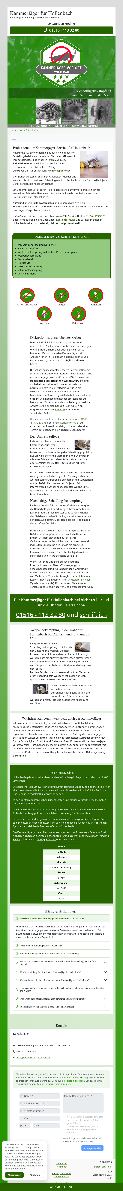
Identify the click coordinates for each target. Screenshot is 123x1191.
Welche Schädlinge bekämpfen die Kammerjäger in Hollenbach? (50, 972)
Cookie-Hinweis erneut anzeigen (53, 1083)
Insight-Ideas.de (102, 1166)
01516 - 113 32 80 (63, 30)
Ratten (60, 800)
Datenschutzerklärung (25, 1162)
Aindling (104, 836)
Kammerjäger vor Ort (19, 130)
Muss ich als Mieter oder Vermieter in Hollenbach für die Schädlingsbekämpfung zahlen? (58, 963)
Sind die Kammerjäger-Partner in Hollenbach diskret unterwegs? (50, 953)
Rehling (17, 839)
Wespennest (61, 170)
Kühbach (93, 836)
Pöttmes (51, 839)
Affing (65, 836)
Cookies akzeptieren (74, 1080)
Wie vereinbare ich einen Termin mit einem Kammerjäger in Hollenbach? (54, 980)
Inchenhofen (53, 836)
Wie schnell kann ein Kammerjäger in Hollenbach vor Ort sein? (52, 918)
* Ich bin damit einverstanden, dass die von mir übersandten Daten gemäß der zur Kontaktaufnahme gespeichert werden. (85, 1124)
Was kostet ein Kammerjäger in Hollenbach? (41, 945)
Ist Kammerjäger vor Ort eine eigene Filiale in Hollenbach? (47, 1006)
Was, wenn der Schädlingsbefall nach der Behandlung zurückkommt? (53, 998)
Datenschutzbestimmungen (81, 1126)
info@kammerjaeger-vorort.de (33, 1057)
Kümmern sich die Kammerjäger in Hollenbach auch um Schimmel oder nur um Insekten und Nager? (62, 989)
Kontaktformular (65, 219)
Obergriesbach (78, 836)
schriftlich (93, 614)
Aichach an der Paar (34, 836)
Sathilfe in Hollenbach (61, 1165)
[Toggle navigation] (14, 138)
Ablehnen (35, 1174)
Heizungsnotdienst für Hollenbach (61, 1175)
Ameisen (60, 409)
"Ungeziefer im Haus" (79, 579)
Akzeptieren (14, 1174)
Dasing (41, 839)
